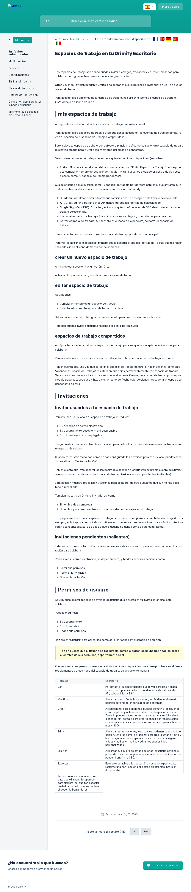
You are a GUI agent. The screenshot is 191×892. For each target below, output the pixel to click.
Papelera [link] (14, 68)
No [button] (146, 831)
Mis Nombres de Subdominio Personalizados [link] (24, 113)
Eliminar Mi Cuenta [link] (20, 81)
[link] (20, 40)
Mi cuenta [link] (82, 39)
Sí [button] (134, 831)
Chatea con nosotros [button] (165, 865)
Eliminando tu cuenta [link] (21, 88)
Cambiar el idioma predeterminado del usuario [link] (25, 103)
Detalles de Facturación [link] (23, 94)
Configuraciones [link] (19, 74)
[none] (14, 6)
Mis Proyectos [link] (17, 61)
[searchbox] (95, 21)
